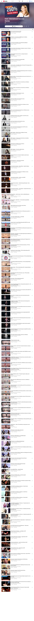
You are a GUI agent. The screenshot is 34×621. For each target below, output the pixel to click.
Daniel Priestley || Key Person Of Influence (16, 32)
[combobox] (15, 1)
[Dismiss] (33, 29)
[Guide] (1, 1)
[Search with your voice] (22, 1)
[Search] (19, 1)
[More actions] (28, 26)
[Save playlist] (24, 26)
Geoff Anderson (12, 426)
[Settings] (27, 1)
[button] (17, 10)
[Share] (26, 26)
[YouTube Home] (5, 1)
